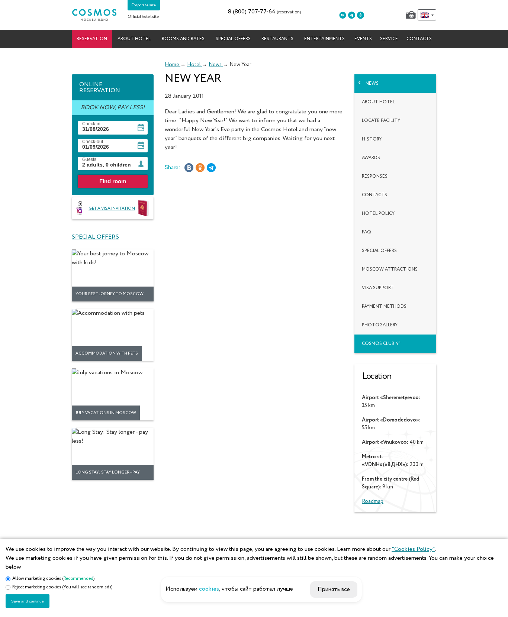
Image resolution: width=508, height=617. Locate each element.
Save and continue (27, 601)
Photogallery (380, 325)
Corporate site (144, 5)
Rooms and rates (183, 39)
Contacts (419, 39)
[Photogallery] (411, 14)
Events (363, 39)
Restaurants (277, 39)
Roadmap (372, 501)
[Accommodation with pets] (113, 335)
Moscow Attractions (390, 269)
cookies (209, 589)
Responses (375, 176)
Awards (371, 158)
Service (389, 39)
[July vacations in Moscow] (113, 394)
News (216, 64)
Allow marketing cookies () (53, 578)
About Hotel (378, 102)
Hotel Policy (378, 213)
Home (172, 64)
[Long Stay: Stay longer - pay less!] (113, 454)
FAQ (366, 232)
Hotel (194, 64)
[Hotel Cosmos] (94, 15)
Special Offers (379, 251)
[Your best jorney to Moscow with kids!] (113, 275)
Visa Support (378, 288)
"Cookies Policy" (413, 549)
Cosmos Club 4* (381, 344)
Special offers (233, 39)
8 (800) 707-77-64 (252, 12)
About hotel (134, 39)
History (372, 139)
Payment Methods (384, 306)
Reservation (92, 39)
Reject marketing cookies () (62, 587)
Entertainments (324, 39)
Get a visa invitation (112, 208)
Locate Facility (381, 121)
